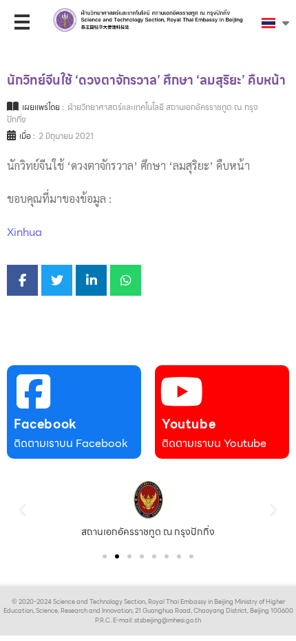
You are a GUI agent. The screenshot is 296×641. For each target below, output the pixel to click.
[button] (22, 509)
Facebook (45, 424)
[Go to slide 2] (117, 556)
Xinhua (24, 232)
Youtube (188, 424)
